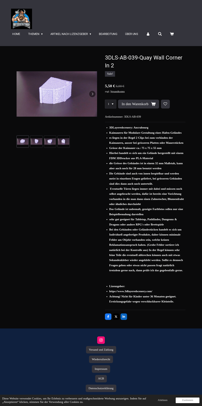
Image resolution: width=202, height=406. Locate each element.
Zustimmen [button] (187, 400)
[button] (23, 141)
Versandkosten (117, 91)
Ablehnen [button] (162, 400)
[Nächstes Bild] (92, 94)
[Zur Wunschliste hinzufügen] (165, 104)
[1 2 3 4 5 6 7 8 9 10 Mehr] (110, 104)
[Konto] (148, 34)
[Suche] (160, 34)
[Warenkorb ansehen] (172, 34)
